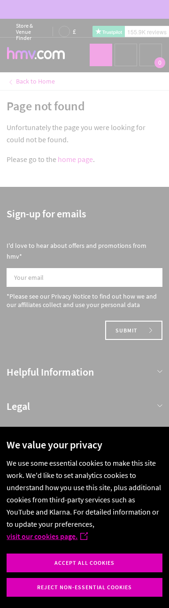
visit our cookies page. (42, 536)
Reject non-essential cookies (84, 587)
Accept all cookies (84, 562)
